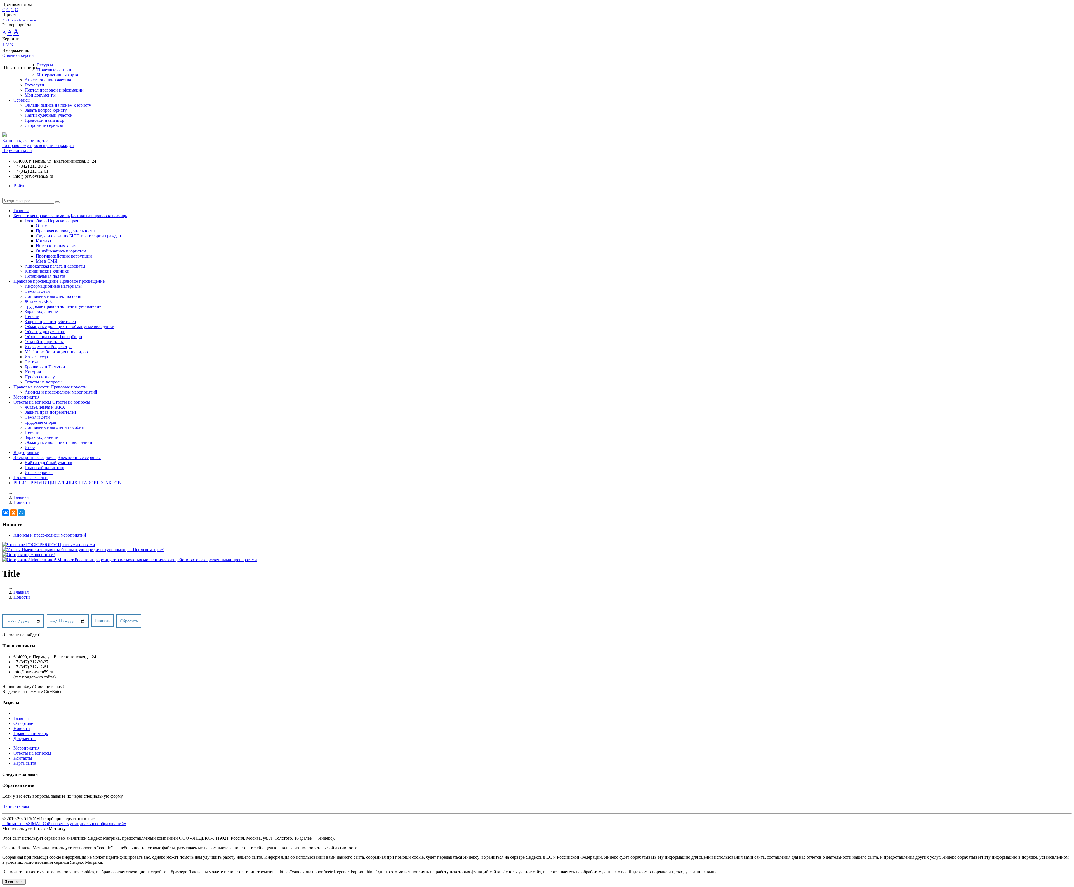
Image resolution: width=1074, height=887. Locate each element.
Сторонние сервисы (44, 125)
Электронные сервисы (34, 457)
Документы (24, 738)
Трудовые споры (40, 422)
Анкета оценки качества (48, 80)
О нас (41, 225)
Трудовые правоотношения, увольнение (63, 306)
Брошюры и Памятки (45, 366)
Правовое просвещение (35, 281)
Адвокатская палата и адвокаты (55, 266)
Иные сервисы (39, 472)
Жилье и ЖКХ (38, 301)
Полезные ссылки (54, 69)
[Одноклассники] (13, 512)
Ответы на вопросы (43, 382)
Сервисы (21, 100)
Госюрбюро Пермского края (51, 220)
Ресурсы (45, 64)
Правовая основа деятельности (65, 230)
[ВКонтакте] (5, 512)
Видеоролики (26, 452)
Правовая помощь (30, 733)
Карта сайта (24, 763)
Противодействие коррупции (64, 256)
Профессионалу (40, 377)
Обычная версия (18, 55)
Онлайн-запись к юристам (61, 251)
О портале (23, 723)
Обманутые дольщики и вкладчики (58, 442)
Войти (19, 185)
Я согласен (13, 882)
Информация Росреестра (48, 346)
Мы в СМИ (47, 261)
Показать (102, 621)
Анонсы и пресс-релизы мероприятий (61, 392)
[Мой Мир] (21, 512)
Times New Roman (23, 20)
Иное (30, 447)
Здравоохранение (41, 311)
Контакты (45, 240)
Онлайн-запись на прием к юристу (58, 105)
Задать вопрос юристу (46, 110)
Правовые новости (31, 387)
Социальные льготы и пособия (54, 427)
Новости (21, 502)
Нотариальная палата (45, 276)
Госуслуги (34, 85)
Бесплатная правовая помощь (41, 215)
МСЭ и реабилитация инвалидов (56, 351)
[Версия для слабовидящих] (6, 195)
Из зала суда (36, 356)
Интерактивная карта (57, 74)
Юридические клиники (47, 271)
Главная (21, 210)
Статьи (31, 361)
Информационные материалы (53, 286)
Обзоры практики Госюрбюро (53, 336)
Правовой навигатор (44, 120)
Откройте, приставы (44, 341)
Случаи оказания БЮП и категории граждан (78, 235)
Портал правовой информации (54, 90)
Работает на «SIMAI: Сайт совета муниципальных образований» (64, 823)
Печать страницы (20, 67)
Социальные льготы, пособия (53, 296)
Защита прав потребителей (50, 321)
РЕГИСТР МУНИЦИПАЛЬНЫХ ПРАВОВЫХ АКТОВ (67, 482)
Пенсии (32, 316)
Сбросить (129, 621)
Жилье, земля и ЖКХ (45, 407)
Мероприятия (26, 397)
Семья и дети (37, 291)
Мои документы (40, 95)
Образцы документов (45, 331)
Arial (5, 20)
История (33, 371)
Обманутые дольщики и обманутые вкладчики (69, 326)
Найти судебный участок (48, 115)
